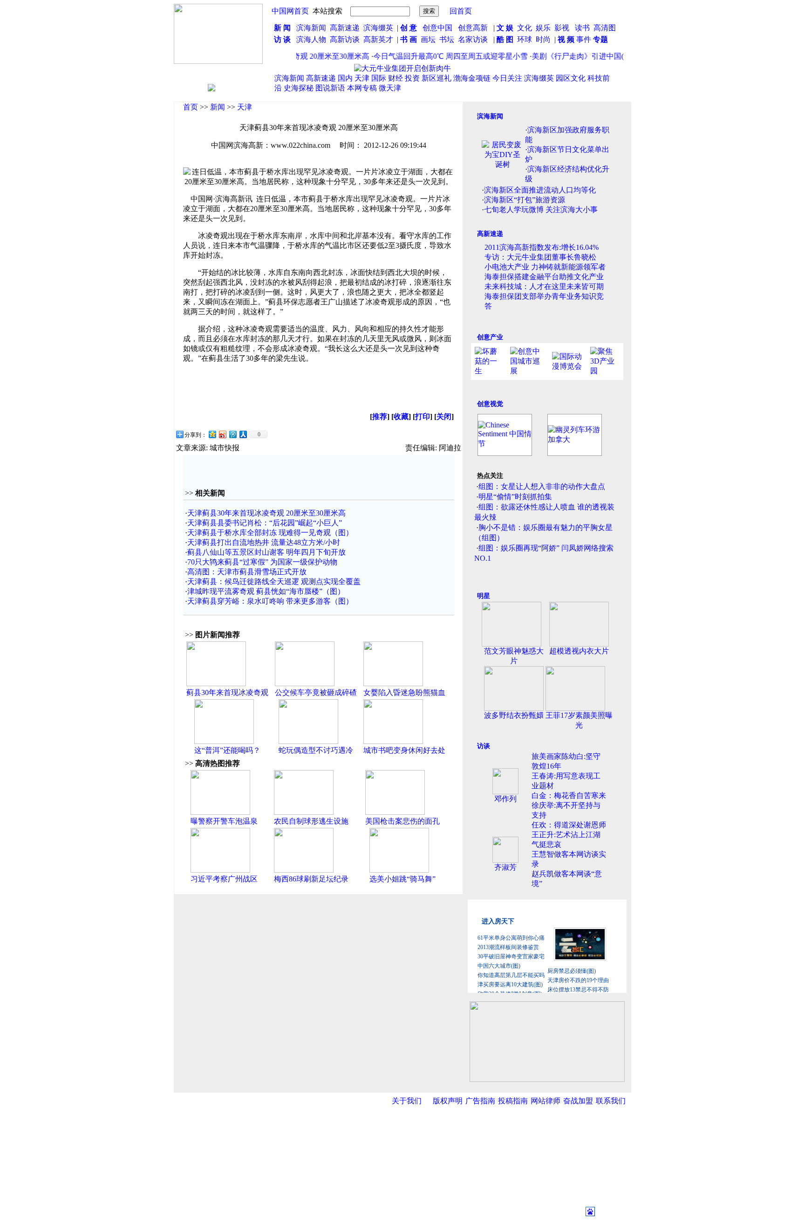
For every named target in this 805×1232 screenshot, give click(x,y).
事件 (582, 39)
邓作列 (505, 799)
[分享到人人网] (243, 434)
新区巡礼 (436, 78)
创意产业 (490, 337)
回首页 (461, 11)
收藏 (401, 416)
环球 (524, 39)
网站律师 (545, 1101)
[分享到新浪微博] (222, 434)
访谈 (483, 746)
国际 (378, 78)
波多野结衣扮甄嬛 (514, 715)
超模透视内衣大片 (579, 651)
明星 (483, 595)
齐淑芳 (505, 867)
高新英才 (380, 39)
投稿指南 (513, 1101)
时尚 (543, 39)
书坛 (446, 39)
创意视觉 (490, 403)
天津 (362, 78)
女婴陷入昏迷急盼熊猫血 (404, 692)
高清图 (605, 28)
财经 (395, 78)
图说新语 (330, 88)
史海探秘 (299, 88)
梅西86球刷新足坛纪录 (311, 879)
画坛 (428, 39)
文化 (523, 28)
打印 (422, 416)
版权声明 (448, 1101)
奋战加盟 (578, 1101)
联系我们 (611, 1101)
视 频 (566, 39)
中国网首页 (290, 11)
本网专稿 (362, 88)
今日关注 (507, 78)
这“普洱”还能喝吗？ (227, 750)
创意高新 (474, 28)
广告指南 (480, 1101)
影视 (562, 28)
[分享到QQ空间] (212, 434)
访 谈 (282, 39)
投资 (412, 78)
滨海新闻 (311, 28)
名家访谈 (473, 39)
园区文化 (571, 78)
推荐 (379, 416)
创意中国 (437, 28)
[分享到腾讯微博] (232, 434)
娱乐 (543, 28)
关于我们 (407, 1101)
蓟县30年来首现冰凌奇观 (227, 692)
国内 (345, 78)
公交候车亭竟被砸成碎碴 (316, 692)
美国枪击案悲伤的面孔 (402, 821)
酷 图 (505, 39)
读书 (582, 28)
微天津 (390, 88)
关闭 (444, 416)
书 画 (408, 39)
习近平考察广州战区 (224, 879)
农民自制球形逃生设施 (311, 821)
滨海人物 (311, 39)
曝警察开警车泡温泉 (224, 821)
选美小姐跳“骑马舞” (402, 879)
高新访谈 (346, 39)
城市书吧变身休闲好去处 (404, 750)
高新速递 (345, 28)
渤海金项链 (472, 78)
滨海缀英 (378, 28)
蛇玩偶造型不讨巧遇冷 (316, 750)
